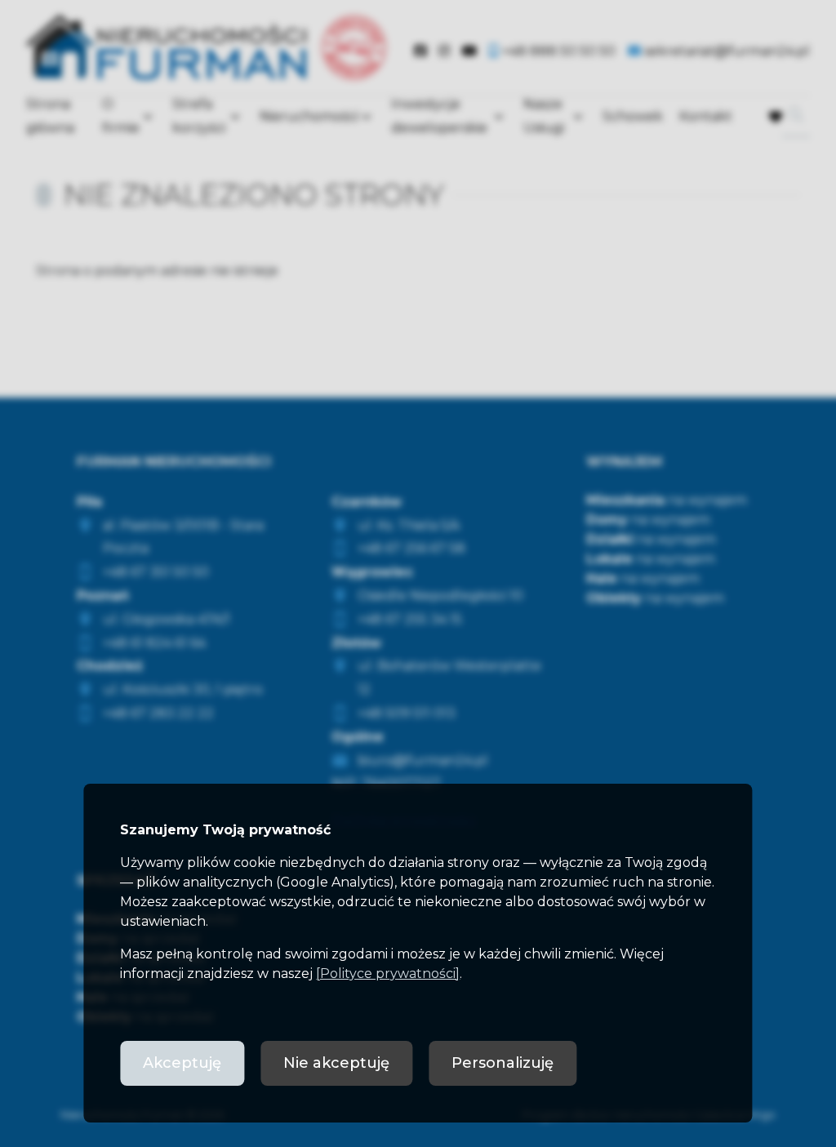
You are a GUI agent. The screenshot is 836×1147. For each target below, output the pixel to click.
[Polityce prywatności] (388, 973)
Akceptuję (182, 1063)
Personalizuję (502, 1063)
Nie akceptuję (336, 1063)
